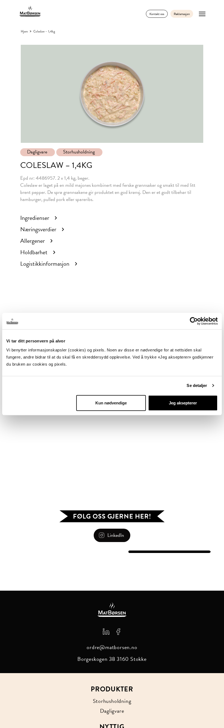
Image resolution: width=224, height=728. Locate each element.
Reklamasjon (182, 13)
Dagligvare (37, 151)
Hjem (24, 31)
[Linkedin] (106, 631)
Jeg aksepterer (183, 402)
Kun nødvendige (111, 402)
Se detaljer (197, 385)
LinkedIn (115, 535)
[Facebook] (118, 631)
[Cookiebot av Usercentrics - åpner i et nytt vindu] (194, 321)
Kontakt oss (156, 13)
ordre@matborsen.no (112, 647)
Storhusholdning (79, 151)
